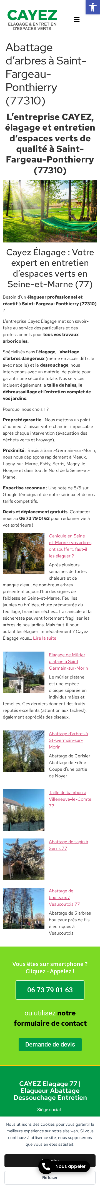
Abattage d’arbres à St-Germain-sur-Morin (68, 740)
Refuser (50, 1177)
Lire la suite (44, 638)
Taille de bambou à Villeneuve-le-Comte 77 (70, 799)
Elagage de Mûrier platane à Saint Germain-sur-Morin (68, 661)
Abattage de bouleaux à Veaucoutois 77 (64, 897)
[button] (93, 7)
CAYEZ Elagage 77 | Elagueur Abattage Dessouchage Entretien (50, 1090)
